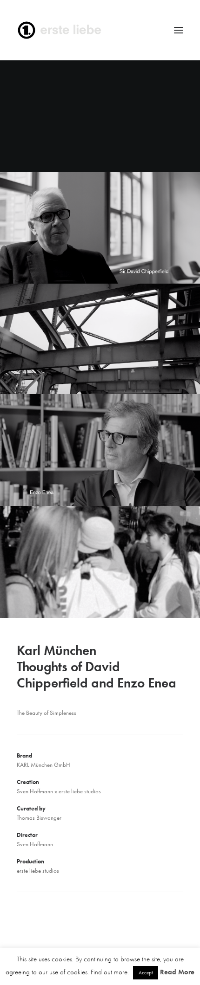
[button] (178, 30)
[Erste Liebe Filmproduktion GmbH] (100, 30)
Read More (177, 972)
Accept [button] (146, 972)
